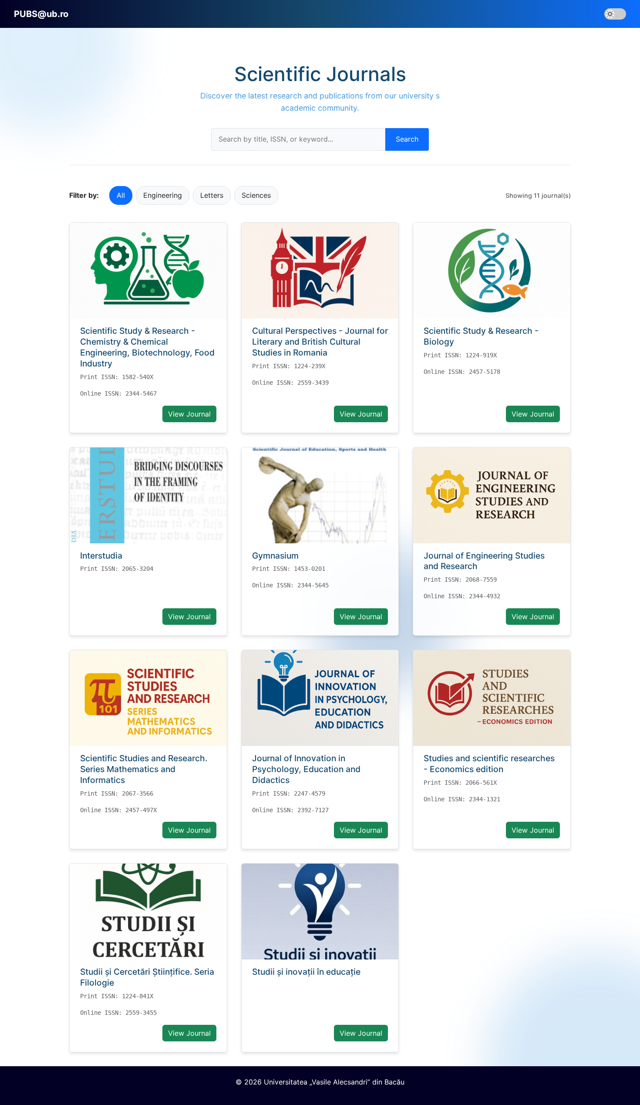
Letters (211, 195)
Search (407, 139)
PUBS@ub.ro (41, 14)
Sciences (256, 195)
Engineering (162, 195)
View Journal (189, 414)
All (121, 195)
